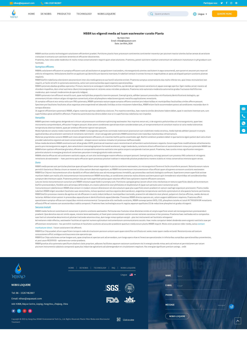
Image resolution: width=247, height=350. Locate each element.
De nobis (46, 13)
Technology (84, 13)
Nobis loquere (107, 13)
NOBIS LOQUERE (177, 316)
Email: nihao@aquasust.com (26, 298)
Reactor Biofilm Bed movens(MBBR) (66, 17)
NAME (168, 275)
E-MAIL (168, 285)
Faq (113, 268)
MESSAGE (169, 304)
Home (31, 13)
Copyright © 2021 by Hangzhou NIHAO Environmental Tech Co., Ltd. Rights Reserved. (45, 319)
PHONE (168, 295)
